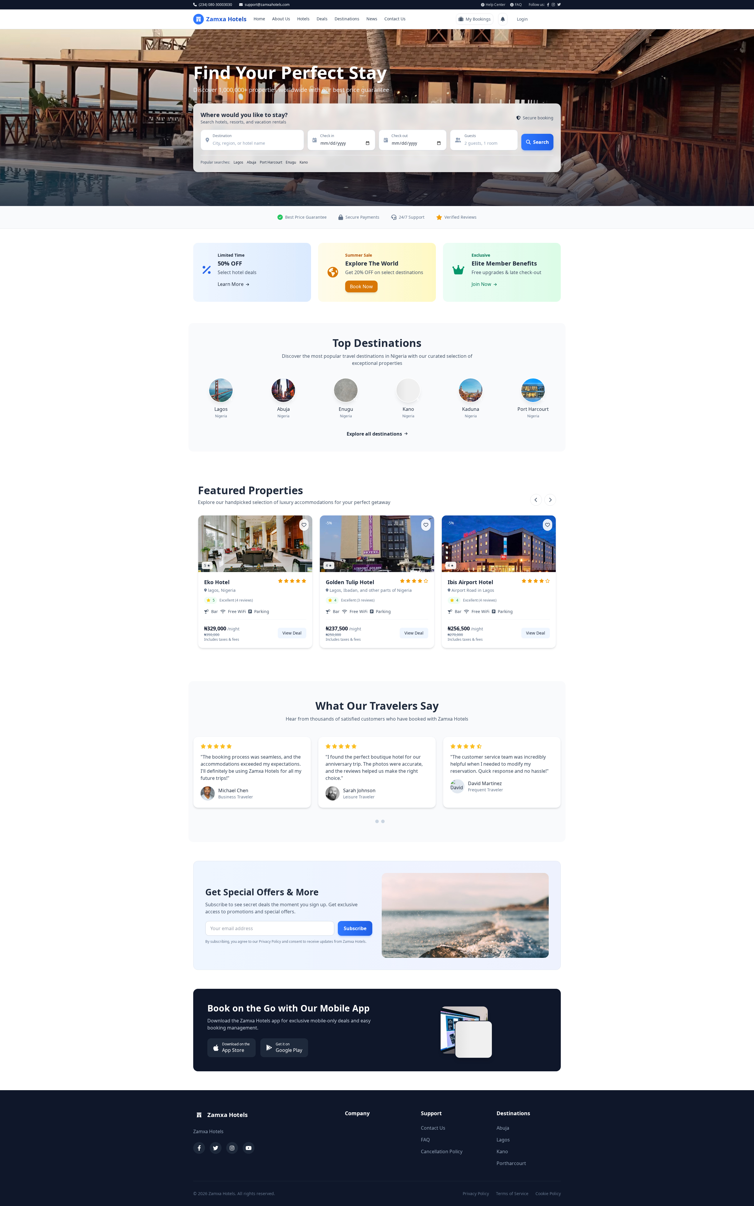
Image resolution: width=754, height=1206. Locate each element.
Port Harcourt (271, 162)
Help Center (495, 4)
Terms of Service (512, 1193)
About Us (281, 19)
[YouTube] (248, 1148)
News (371, 19)
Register (548, 19)
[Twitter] (215, 1148)
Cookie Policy (548, 1193)
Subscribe (355, 928)
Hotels (303, 19)
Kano (304, 162)
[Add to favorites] (304, 525)
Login (522, 19)
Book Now (361, 286)
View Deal (292, 633)
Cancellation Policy (441, 1151)
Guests (470, 136)
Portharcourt (511, 1163)
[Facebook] (199, 1148)
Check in (327, 136)
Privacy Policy (476, 1193)
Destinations (347, 19)
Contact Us (395, 19)
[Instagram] (232, 1148)
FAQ (518, 4)
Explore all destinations (374, 434)
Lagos (238, 162)
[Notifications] (502, 19)
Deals (322, 19)
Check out (399, 136)
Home (259, 19)
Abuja (251, 162)
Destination (222, 136)
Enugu (291, 162)
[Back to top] (741, 1192)
